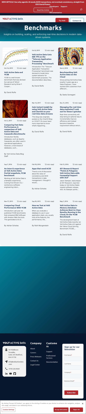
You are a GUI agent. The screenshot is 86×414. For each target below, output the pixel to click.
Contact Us (77, 20)
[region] (43, 407)
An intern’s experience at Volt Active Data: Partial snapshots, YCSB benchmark (15, 171)
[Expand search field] (81, 9)
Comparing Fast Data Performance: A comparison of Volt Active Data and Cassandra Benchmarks (14, 129)
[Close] (82, 403)
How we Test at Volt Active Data (41, 206)
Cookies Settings (8, 409)
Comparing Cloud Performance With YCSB (15, 206)
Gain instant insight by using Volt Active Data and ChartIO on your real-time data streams (42, 110)
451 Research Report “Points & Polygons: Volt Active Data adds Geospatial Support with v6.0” (69, 173)
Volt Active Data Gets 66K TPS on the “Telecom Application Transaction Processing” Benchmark (43, 59)
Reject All (76, 409)
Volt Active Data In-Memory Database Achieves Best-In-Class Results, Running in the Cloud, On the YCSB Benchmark (70, 211)
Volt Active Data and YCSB (13, 73)
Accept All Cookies (61, 409)
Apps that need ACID (41, 168)
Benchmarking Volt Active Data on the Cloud (68, 74)
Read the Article (43, 10)
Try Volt (62, 20)
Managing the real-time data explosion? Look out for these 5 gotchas (70, 109)
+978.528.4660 (14, 369)
